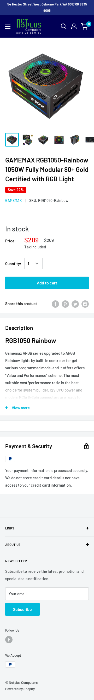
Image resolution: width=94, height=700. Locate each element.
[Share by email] (85, 303)
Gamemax (13, 200)
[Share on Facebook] (55, 303)
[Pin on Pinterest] (65, 303)
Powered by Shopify (20, 689)
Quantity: (13, 263)
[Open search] (64, 26)
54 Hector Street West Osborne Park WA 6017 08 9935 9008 (47, 7)
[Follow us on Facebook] (9, 639)
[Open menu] (7, 27)
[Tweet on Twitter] (75, 303)
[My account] (74, 26)
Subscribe (22, 609)
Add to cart (47, 282)
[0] (84, 26)
